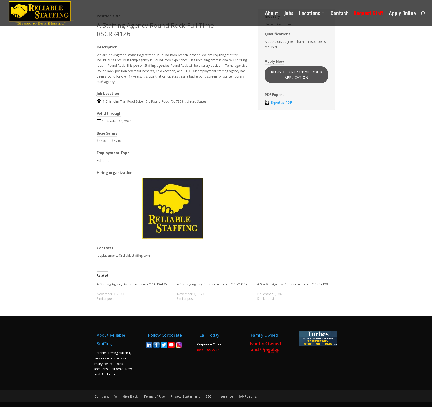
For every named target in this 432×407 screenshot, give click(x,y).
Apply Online (402, 14)
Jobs (288, 14)
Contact (339, 14)
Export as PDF (281, 102)
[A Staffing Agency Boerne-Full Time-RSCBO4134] (217, 291)
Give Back (130, 396)
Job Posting (248, 396)
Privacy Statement (185, 396)
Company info (105, 396)
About (271, 14)
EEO (209, 396)
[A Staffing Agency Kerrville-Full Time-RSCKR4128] (297, 291)
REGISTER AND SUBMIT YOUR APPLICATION (296, 74)
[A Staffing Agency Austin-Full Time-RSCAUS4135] (137, 291)
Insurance (225, 396)
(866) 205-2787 (208, 350)
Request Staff (368, 14)
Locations (309, 14)
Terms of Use (154, 396)
